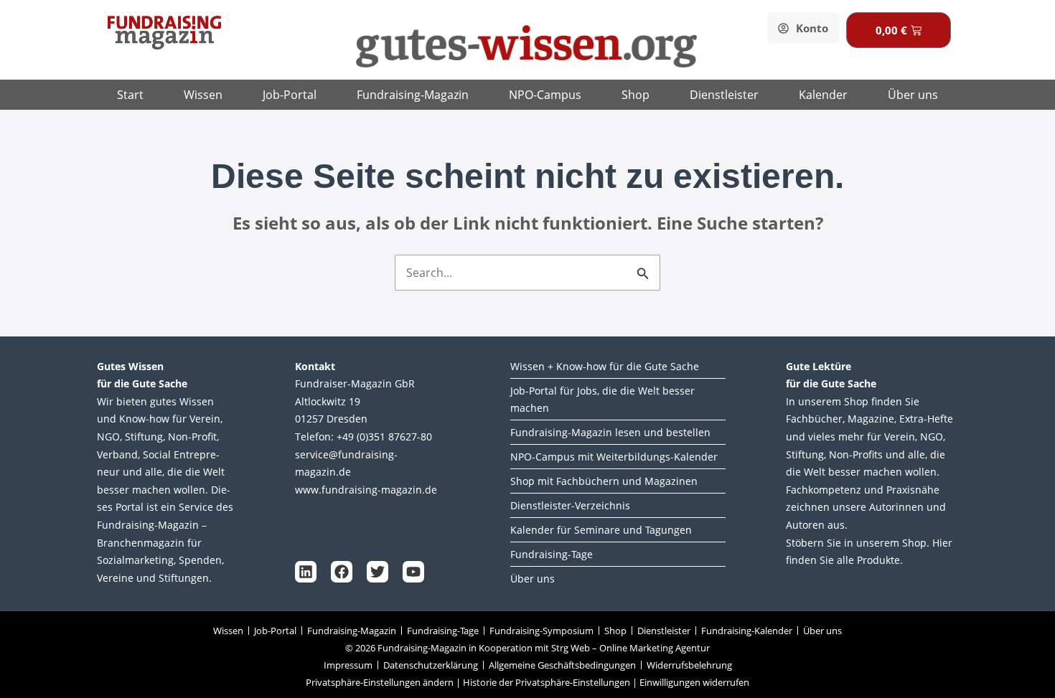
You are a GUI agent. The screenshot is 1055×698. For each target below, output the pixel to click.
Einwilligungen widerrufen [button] (694, 682)
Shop (636, 95)
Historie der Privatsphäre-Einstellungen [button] (546, 682)
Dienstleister (724, 95)
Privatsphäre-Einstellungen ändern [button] (380, 682)
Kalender (823, 95)
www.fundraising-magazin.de (366, 489)
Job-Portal (289, 95)
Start (130, 95)
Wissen (203, 95)
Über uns (913, 95)
